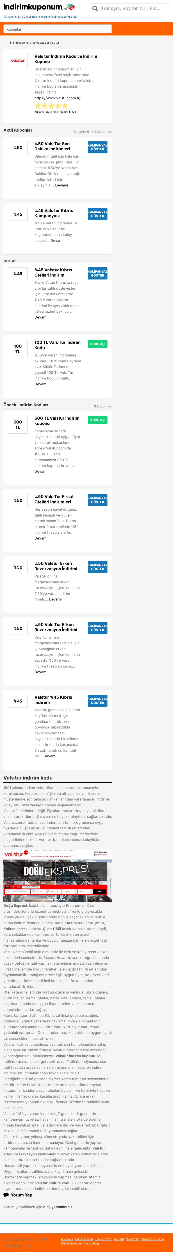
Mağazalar (132, 1239)
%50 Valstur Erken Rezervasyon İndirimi (55, 566)
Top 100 (119, 1239)
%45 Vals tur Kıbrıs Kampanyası (53, 213)
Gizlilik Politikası (71, 1243)
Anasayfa (67, 1239)
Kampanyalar (103, 1239)
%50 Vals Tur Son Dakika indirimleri (52, 146)
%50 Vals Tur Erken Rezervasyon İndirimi (55, 627)
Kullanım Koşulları (152, 1239)
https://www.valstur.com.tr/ (57, 98)
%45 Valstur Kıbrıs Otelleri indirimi (53, 272)
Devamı (61, 185)
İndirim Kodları (84, 1239)
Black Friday (92, 1243)
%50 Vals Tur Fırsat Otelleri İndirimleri (54, 499)
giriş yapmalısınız (58, 1207)
